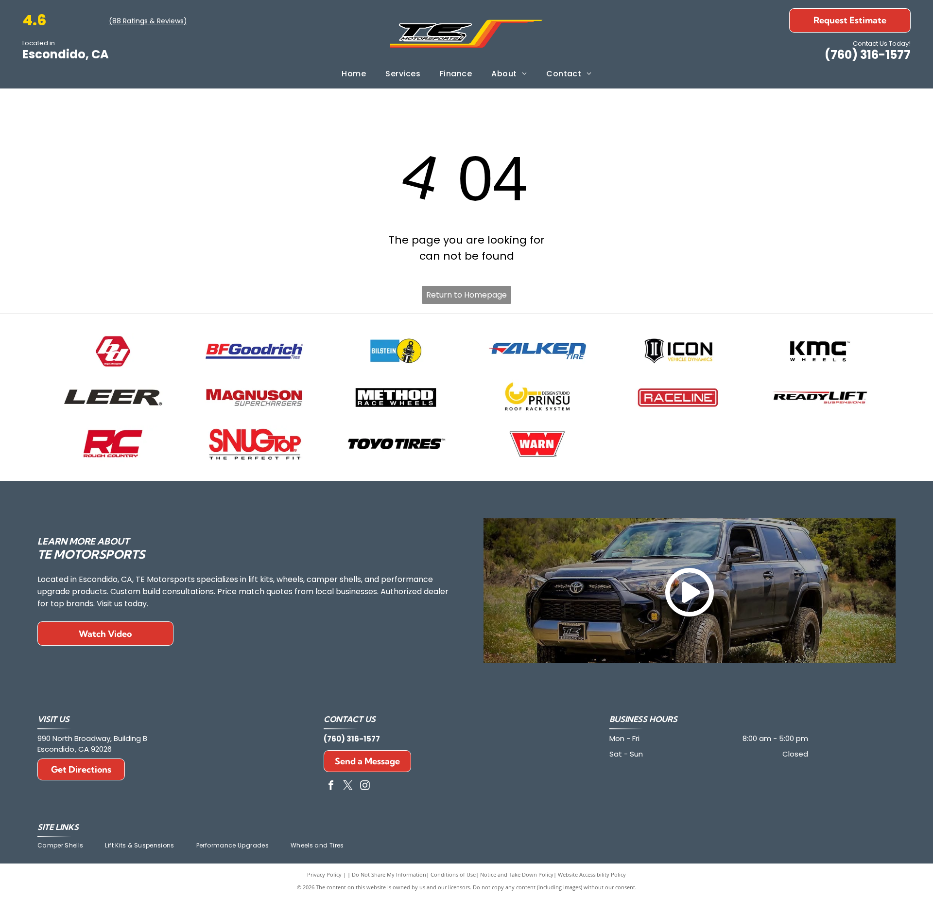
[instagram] (365, 786)
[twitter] (348, 786)
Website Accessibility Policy (592, 874)
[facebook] (331, 786)
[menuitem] (354, 74)
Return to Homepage (466, 294)
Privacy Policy (324, 874)
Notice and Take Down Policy (516, 874)
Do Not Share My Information (389, 874)
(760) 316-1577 (868, 55)
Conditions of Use (453, 874)
